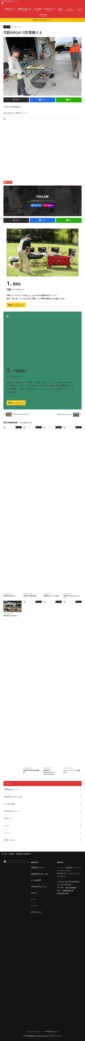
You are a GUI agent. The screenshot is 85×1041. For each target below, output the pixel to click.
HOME (5, 854)
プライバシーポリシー (35, 1031)
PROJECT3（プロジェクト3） (38, 1036)
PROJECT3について (52, 1031)
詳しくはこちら (16, 305)
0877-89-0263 (71, 887)
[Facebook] (36, 205)
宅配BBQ (7, 27)
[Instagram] (49, 205)
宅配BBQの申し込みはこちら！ (42, 20)
